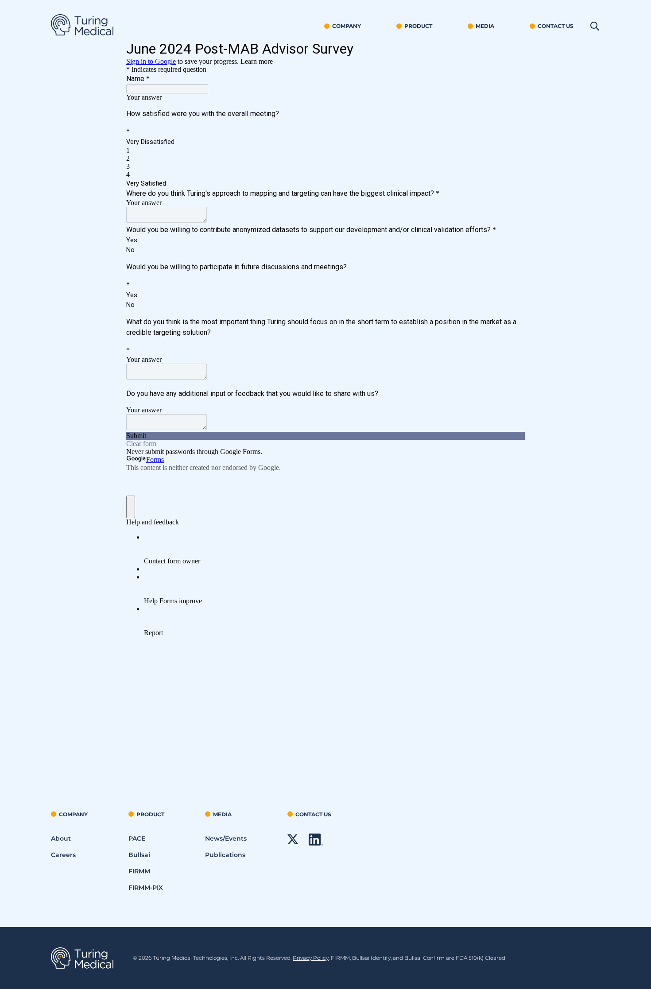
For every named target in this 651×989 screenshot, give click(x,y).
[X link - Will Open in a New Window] (292, 842)
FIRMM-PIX (145, 888)
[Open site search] (594, 27)
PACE (136, 838)
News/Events (226, 838)
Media (485, 26)
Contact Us (556, 26)
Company (346, 26)
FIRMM (139, 871)
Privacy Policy (311, 957)
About (61, 838)
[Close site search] (587, 27)
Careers (63, 855)
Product (418, 26)
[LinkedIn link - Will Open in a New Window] (316, 844)
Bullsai (139, 855)
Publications (225, 855)
